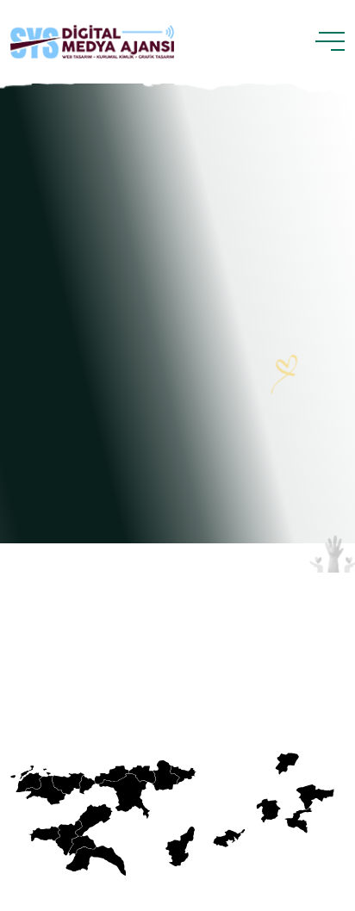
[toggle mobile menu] (330, 41)
